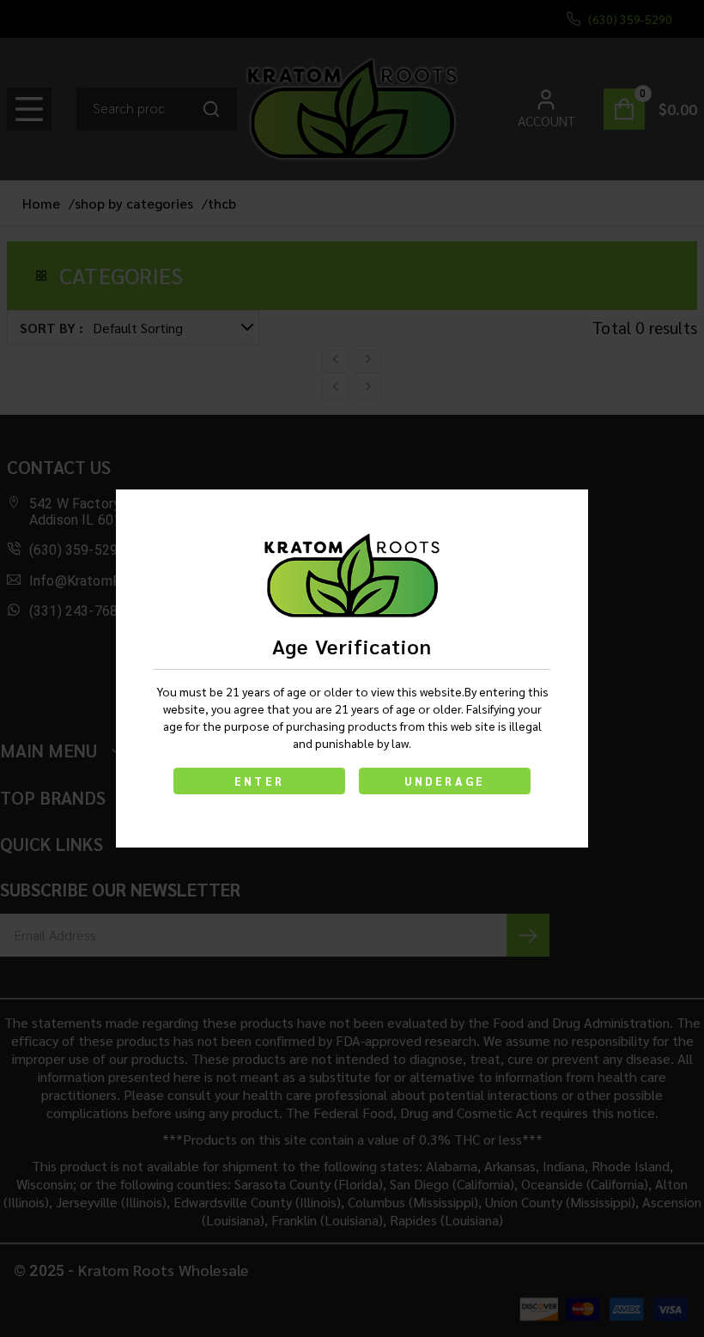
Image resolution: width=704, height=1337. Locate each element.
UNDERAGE (445, 781)
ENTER (259, 781)
